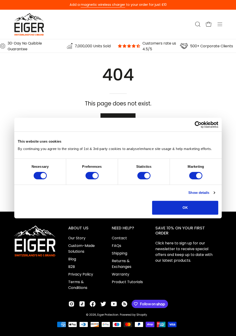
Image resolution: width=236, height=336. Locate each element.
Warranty (120, 274)
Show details (198, 193)
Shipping (119, 253)
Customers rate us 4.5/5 (159, 46)
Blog (72, 259)
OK (185, 208)
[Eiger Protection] (29, 24)
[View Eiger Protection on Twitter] (103, 303)
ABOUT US (78, 228)
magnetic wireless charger (103, 4)
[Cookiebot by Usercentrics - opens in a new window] (198, 124)
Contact (119, 238)
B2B (71, 266)
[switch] (92, 175)
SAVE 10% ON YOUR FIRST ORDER (180, 230)
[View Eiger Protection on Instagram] (71, 303)
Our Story (77, 238)
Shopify (141, 315)
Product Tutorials (127, 282)
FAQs (116, 245)
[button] (197, 24)
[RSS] (124, 303)
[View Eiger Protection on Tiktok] (82, 303)
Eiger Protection (107, 315)
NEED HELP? (123, 228)
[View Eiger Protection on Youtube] (113, 303)
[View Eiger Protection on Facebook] (92, 303)
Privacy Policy (80, 274)
